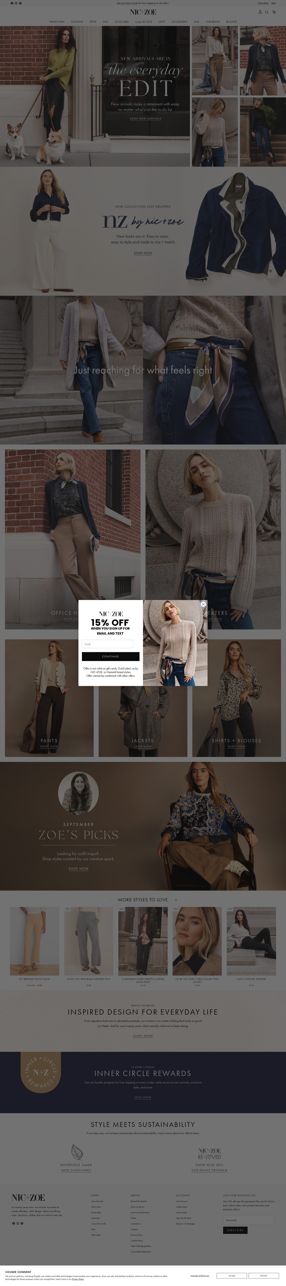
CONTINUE (110, 656)
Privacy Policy (78, 1279)
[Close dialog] (203, 604)
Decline (263, 1275)
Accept (232, 1275)
